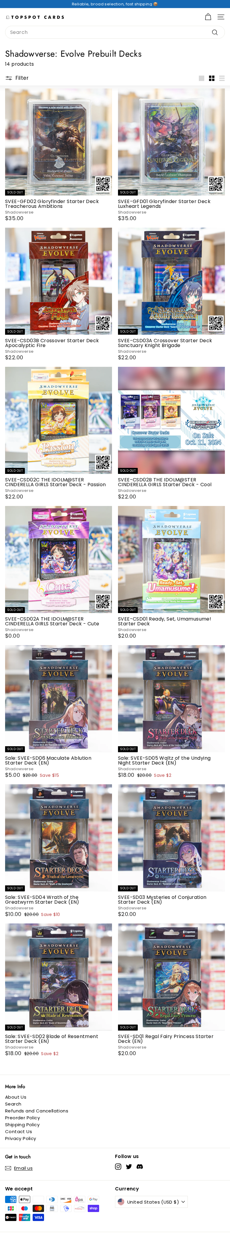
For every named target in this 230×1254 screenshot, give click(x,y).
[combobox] (115, 32)
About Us (15, 1097)
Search (13, 1104)
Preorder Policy (22, 1118)
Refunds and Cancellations (36, 1111)
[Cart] (208, 17)
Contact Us (18, 1131)
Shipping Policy (22, 1124)
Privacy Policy (20, 1138)
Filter (22, 77)
